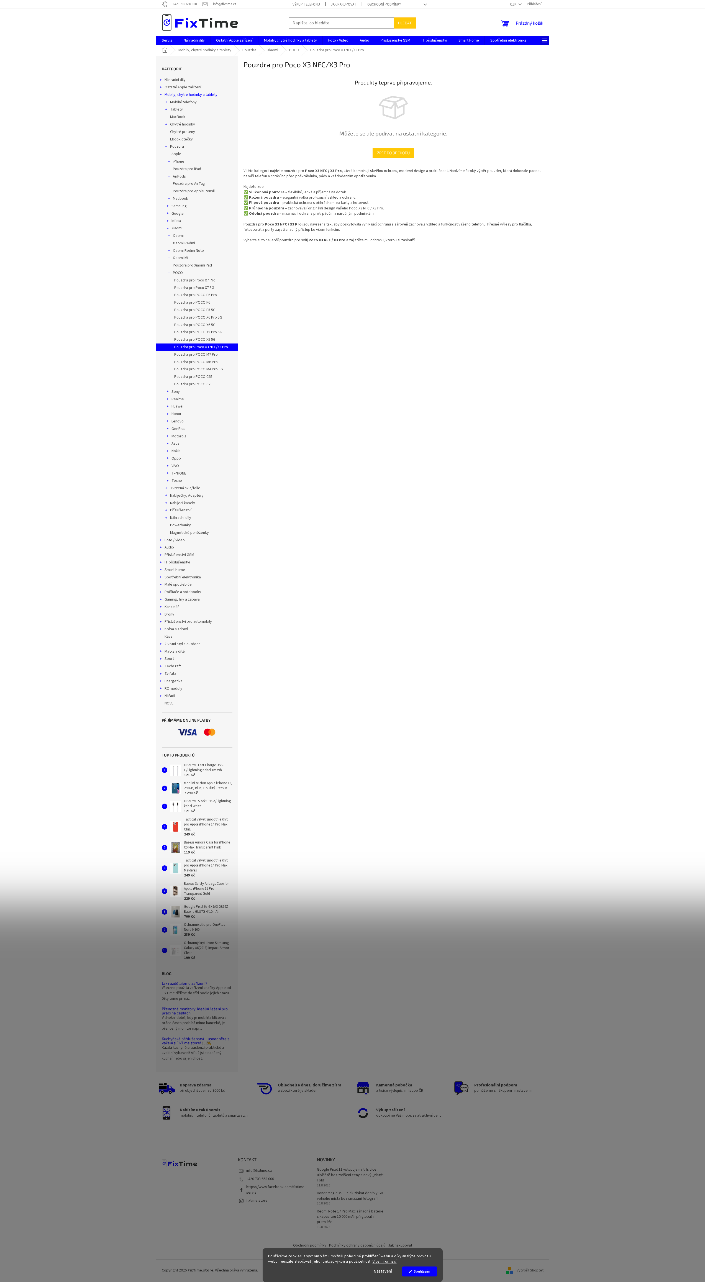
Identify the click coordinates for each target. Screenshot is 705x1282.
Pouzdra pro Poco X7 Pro (195, 280)
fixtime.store (257, 1200)
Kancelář (172, 607)
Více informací (385, 1261)
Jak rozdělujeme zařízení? (184, 983)
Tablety (176, 109)
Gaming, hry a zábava (182, 599)
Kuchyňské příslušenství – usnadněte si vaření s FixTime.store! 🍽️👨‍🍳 (196, 1041)
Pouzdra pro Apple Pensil (194, 191)
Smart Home (175, 570)
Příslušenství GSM (179, 555)
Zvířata (170, 673)
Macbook (180, 198)
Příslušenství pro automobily (188, 621)
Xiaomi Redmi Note (188, 250)
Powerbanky (180, 525)
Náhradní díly (175, 80)
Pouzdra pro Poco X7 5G (194, 288)
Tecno (176, 480)
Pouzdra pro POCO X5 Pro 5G (198, 332)
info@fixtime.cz (259, 1170)
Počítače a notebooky (183, 592)
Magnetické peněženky (189, 532)
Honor (176, 414)
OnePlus (178, 429)
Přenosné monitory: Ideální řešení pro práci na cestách (195, 1011)
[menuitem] (167, 40)
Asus (175, 443)
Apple (176, 154)
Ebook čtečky (181, 139)
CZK (513, 4)
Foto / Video (175, 540)
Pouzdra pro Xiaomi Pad (192, 265)
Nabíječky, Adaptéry (187, 495)
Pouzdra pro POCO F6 (192, 302)
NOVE (169, 703)
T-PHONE (178, 473)
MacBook (177, 117)
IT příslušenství (177, 562)
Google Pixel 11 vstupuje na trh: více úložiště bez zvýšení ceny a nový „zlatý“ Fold (350, 1175)
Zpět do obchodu (393, 152)
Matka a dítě (175, 651)
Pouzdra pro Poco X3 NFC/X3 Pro (201, 347)
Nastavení (383, 1271)
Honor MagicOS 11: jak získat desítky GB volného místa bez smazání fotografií (350, 1196)
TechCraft (173, 666)
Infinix (176, 221)
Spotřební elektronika (183, 577)
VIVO (175, 466)
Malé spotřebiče (178, 584)
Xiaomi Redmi (184, 243)
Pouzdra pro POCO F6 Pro (195, 295)
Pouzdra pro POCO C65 (193, 377)
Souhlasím (422, 1271)
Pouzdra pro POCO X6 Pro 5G (198, 317)
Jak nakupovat (343, 4)
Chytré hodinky (182, 124)
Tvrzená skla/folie (185, 488)
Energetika (174, 681)
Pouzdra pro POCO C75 (193, 384)
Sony (175, 391)
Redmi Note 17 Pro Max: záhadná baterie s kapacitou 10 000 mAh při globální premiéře (350, 1217)
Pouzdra (177, 146)
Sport (169, 658)
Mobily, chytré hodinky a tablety (191, 95)
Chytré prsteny (182, 132)
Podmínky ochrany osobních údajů (357, 1245)
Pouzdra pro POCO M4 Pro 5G (198, 369)
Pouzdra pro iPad (187, 169)
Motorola (178, 436)
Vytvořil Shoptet (530, 1270)
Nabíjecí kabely (182, 503)
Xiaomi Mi (180, 258)
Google (177, 213)
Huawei (177, 406)
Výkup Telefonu (306, 4)
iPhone (178, 161)
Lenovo (177, 421)
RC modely (173, 688)
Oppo (176, 458)
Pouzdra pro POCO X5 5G (195, 339)
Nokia (176, 451)
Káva (169, 636)
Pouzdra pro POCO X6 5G (195, 325)
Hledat (405, 22)
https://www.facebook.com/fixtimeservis (275, 1189)
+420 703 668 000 (260, 1179)
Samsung (179, 206)
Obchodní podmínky (384, 4)
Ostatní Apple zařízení (183, 87)
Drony (169, 614)
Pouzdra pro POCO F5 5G (195, 310)
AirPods (179, 176)
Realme (177, 399)
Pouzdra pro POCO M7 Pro (196, 354)
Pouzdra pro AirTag (189, 183)
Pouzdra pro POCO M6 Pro (196, 362)
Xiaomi (176, 228)
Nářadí (170, 696)
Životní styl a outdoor (182, 644)
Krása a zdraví (176, 629)
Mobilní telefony (183, 102)
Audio (169, 547)
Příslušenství (180, 510)
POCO (178, 273)
